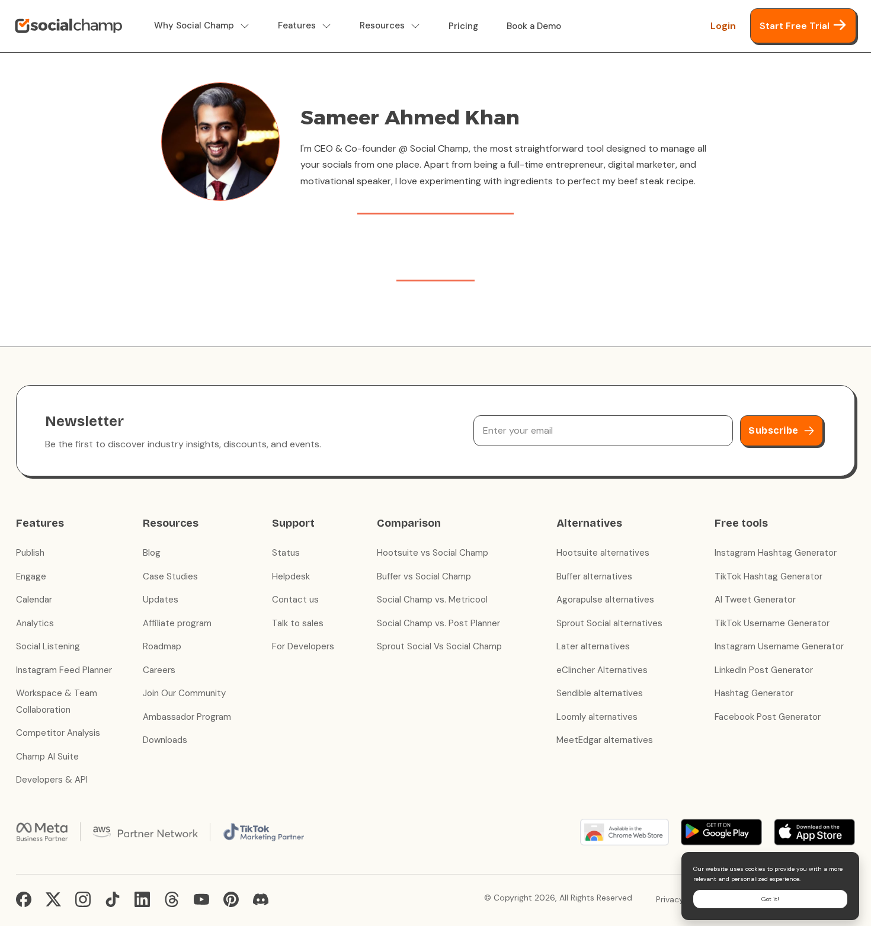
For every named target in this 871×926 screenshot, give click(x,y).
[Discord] (260, 899)
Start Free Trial (795, 26)
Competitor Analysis (58, 733)
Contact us (295, 599)
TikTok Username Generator (772, 623)
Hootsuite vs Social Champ (432, 553)
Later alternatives (593, 646)
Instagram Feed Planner (64, 670)
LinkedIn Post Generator (764, 670)
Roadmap (162, 646)
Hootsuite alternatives (602, 553)
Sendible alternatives (599, 693)
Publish (30, 553)
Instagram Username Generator (779, 646)
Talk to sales (298, 623)
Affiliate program (177, 623)
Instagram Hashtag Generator (776, 553)
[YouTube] (201, 899)
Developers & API (52, 780)
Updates (160, 599)
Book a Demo (534, 26)
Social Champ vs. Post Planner (438, 623)
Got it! (770, 899)
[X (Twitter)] (53, 899)
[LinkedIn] (142, 899)
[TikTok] (112, 899)
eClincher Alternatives (602, 670)
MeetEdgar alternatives (604, 740)
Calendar (34, 599)
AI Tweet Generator (755, 599)
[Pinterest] (231, 899)
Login (723, 26)
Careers (159, 670)
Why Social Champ (194, 26)
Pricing (463, 26)
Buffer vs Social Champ (424, 576)
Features (297, 26)
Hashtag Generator (754, 693)
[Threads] (172, 899)
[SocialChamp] (68, 26)
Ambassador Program (187, 717)
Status (286, 553)
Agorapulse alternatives (605, 599)
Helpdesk (291, 576)
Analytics (35, 623)
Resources (382, 26)
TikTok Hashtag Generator (768, 576)
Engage (31, 576)
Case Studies (170, 576)
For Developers (303, 646)
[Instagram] (83, 899)
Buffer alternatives (594, 576)
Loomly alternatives (597, 717)
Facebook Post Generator (768, 717)
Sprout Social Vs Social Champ (439, 646)
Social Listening (48, 646)
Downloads (165, 740)
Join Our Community (184, 693)
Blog (152, 553)
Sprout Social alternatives (609, 623)
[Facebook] (23, 899)
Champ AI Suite (47, 756)
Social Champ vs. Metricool (432, 599)
